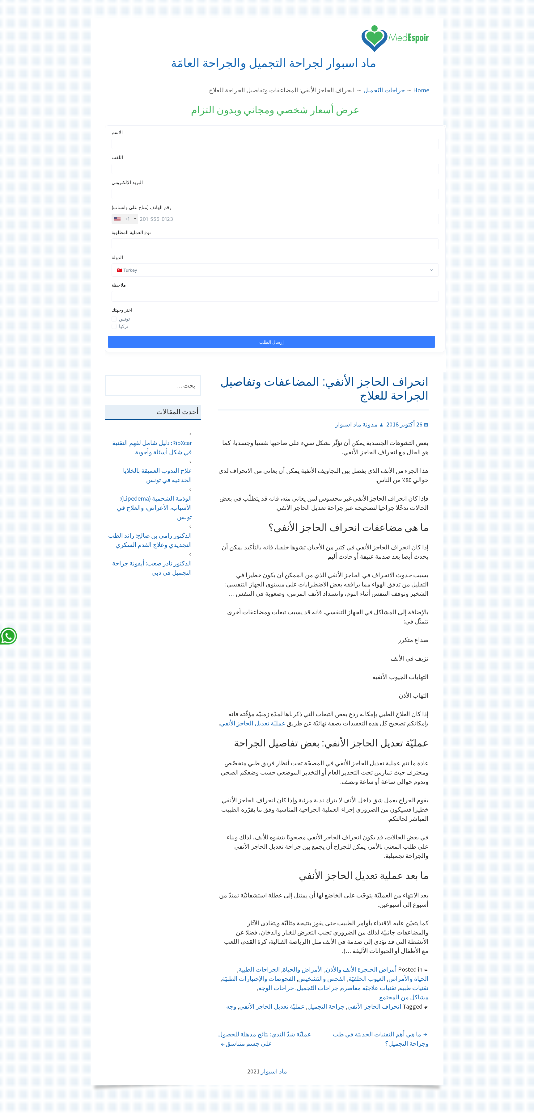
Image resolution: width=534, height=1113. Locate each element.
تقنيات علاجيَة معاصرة (368, 988)
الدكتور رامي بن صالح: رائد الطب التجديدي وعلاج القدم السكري (150, 539)
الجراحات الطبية (259, 969)
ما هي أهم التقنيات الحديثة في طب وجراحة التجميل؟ (381, 1038)
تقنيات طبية (414, 988)
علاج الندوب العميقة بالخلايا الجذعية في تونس (157, 475)
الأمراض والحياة (303, 969)
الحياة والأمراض (408, 978)
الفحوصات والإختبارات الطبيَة (258, 978)
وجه (231, 1006)
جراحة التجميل (326, 1006)
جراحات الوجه (276, 988)
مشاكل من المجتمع (404, 997)
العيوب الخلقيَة (367, 978)
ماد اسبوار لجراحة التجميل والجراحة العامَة (273, 63)
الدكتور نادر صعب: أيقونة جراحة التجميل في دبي (152, 567)
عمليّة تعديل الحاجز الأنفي (253, 723)
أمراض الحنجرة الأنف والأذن (361, 969)
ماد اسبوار (274, 1071)
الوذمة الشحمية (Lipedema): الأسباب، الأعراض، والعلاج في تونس (154, 507)
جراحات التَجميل (317, 988)
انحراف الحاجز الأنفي (374, 1006)
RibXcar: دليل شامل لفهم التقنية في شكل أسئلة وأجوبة (152, 447)
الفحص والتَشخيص (322, 978)
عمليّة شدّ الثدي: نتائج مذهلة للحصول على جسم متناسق (264, 1038)
